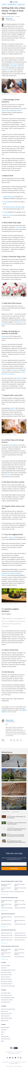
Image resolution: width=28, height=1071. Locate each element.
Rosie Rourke (13, 64)
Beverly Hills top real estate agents (7, 892)
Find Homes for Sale (5, 1002)
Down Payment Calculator (7, 999)
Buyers (4, 4)
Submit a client (4, 1011)
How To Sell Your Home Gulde (8, 986)
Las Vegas (10, 70)
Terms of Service (18, 1066)
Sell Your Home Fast (5, 977)
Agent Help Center (5, 1016)
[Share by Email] (21, 740)
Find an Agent (14, 868)
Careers (3, 1032)
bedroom (7, 474)
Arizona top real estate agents (6, 905)
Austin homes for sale (6, 920)
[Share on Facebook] (17, 740)
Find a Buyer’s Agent (5, 993)
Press (2, 1034)
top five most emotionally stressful (12, 110)
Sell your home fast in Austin (6, 953)
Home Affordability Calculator (7, 997)
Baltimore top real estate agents (20, 888)
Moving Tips (21, 4)
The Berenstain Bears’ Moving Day (13, 207)
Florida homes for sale (19, 939)
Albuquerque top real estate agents (6, 885)
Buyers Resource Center (6, 995)
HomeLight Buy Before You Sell (8, 970)
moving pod (14, 370)
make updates (14, 445)
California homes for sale (20, 935)
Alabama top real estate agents (6, 901)
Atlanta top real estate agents (19, 885)
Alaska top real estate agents (19, 901)
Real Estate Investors (6, 1038)
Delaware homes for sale (6, 939)
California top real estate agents (6, 908)
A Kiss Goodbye (7, 202)
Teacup (5, 212)
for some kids (18, 227)
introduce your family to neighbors (12, 573)
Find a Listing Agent (5, 965)
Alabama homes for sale (6, 933)
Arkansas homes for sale (6, 935)
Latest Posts (15, 812)
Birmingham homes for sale (6, 924)
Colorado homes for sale (6, 937)
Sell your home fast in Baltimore (19, 953)
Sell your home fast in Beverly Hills (6, 957)
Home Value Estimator (6, 972)
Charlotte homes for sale (20, 924)
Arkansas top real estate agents (19, 905)
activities (19, 378)
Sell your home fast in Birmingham (19, 957)
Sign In (2, 1041)
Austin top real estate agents (6, 888)
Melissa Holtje (9, 720)
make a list (11, 537)
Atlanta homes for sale (19, 916)
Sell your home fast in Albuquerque (6, 950)
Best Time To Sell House (6, 979)
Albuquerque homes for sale (6, 917)
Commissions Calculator (6, 981)
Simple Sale (3, 967)
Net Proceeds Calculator (6, 983)
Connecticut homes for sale (20, 937)
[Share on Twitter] (14, 740)
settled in (12, 408)
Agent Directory (4, 1020)
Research (4, 575)
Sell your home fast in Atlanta (19, 950)
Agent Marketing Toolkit (6, 1018)
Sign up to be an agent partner (8, 1009)
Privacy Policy (9, 1066)
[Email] (7, 724)
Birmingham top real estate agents (19, 892)
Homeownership (12, 4)
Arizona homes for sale (19, 933)
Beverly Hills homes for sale (19, 921)
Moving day (5, 336)
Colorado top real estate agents (19, 908)
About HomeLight (5, 1027)
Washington (14, 66)
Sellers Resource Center (6, 974)
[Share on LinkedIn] (11, 740)
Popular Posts (6, 812)
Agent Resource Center (6, 1013)
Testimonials (4, 1029)
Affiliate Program (5, 1036)
